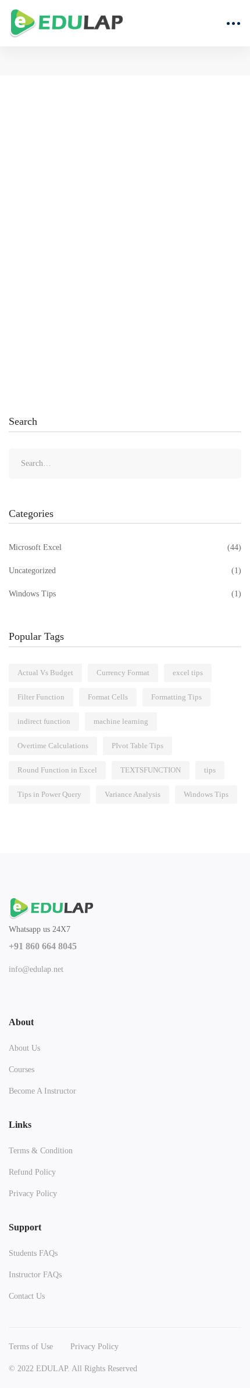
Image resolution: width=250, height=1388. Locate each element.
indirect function (43, 721)
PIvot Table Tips (137, 745)
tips (210, 770)
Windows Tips (125, 593)
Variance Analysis (132, 794)
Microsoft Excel (125, 547)
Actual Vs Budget (45, 672)
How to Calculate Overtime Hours (93, 288)
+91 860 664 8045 (43, 946)
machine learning (121, 721)
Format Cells (108, 697)
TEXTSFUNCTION (150, 770)
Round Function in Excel (57, 770)
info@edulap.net (36, 969)
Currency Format (123, 672)
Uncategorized (125, 570)
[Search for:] (125, 463)
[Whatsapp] (95, 987)
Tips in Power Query (49, 794)
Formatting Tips (176, 697)
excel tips (188, 672)
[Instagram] (68, 987)
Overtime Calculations (52, 745)
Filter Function (41, 697)
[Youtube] (40, 987)
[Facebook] (13, 987)
